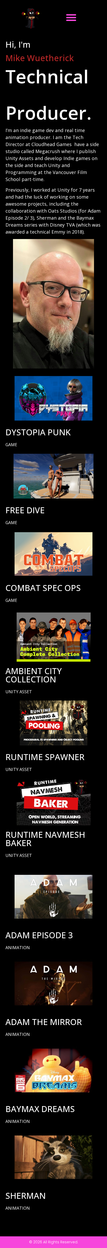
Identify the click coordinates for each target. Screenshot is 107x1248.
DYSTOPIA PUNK (38, 432)
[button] (71, 17)
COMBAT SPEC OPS (43, 587)
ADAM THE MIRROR (43, 1021)
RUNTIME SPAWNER (44, 756)
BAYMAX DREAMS (40, 1108)
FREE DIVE (25, 510)
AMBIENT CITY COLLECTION (33, 675)
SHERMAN (25, 1195)
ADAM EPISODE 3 (39, 935)
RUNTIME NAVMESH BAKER (45, 838)
